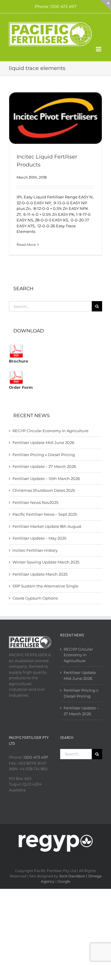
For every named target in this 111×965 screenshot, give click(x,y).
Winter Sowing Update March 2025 (45, 562)
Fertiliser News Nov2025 (35, 502)
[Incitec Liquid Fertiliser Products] (55, 118)
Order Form (21, 387)
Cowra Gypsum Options (35, 598)
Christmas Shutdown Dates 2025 (43, 490)
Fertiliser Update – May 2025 (39, 538)
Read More (26, 244)
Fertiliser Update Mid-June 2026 (43, 442)
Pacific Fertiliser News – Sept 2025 (44, 514)
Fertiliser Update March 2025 (39, 574)
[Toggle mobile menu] (99, 49)
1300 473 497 (35, 757)
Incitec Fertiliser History (35, 550)
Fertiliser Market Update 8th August (46, 526)
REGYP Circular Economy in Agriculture (50, 430)
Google (63, 881)
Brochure (18, 361)
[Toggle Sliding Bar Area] (105, 5)
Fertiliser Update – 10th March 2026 (46, 478)
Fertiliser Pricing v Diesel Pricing (43, 454)
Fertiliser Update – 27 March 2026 (44, 466)
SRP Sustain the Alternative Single (45, 586)
